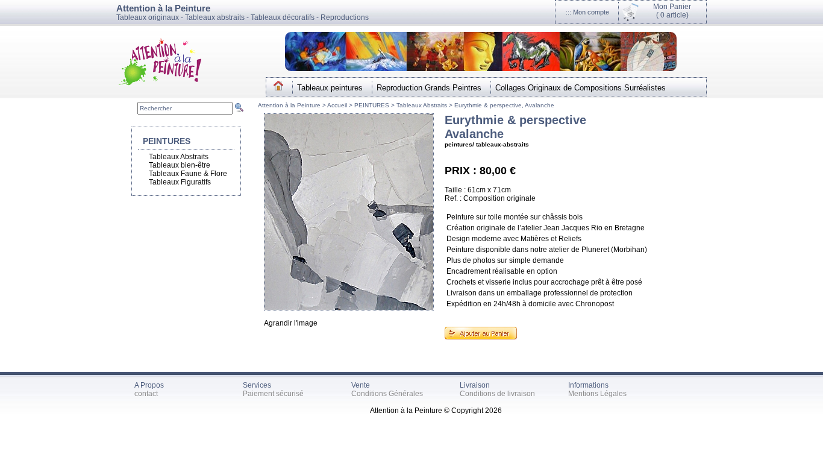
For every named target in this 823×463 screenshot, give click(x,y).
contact (146, 393)
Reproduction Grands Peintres (429, 87)
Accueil (338, 105)
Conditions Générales (387, 393)
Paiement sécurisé (273, 393)
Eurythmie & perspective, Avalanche (504, 105)
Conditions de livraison (497, 393)
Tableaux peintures (330, 87)
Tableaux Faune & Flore (188, 173)
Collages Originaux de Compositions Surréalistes (580, 87)
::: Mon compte (587, 12)
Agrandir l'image (291, 323)
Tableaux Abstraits (421, 105)
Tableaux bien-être (179, 165)
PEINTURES (371, 105)
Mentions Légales (597, 393)
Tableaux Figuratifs (180, 182)
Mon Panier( (672, 10)
